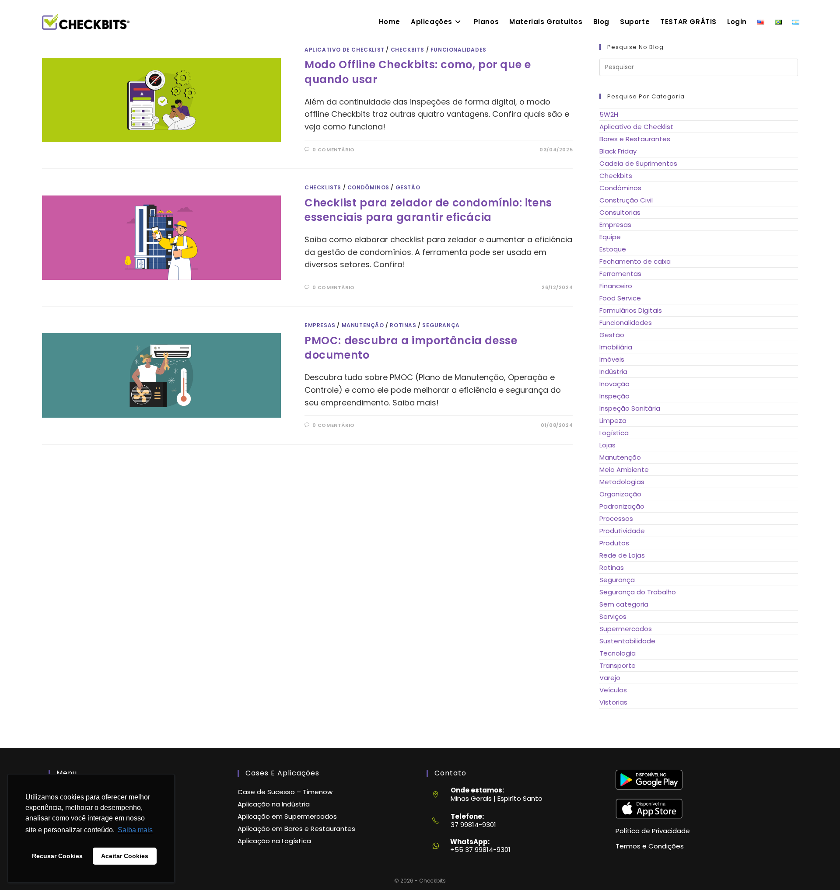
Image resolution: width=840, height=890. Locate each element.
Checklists (322, 187)
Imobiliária (615, 347)
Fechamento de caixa (635, 261)
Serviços (612, 616)
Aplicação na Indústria (274, 804)
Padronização (621, 506)
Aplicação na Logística (274, 840)
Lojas (607, 445)
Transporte (617, 665)
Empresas (320, 325)
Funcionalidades (458, 49)
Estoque (612, 249)
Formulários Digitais (630, 310)
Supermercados (625, 628)
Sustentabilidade (627, 641)
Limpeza (612, 420)
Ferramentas (620, 273)
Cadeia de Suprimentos (638, 163)
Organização (620, 494)
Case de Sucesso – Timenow (285, 791)
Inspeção (614, 396)
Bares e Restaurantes (634, 138)
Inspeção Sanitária (629, 408)
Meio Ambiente (624, 469)
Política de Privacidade (653, 830)
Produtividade (622, 530)
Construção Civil (626, 200)
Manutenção (363, 325)
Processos (616, 518)
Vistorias (613, 702)
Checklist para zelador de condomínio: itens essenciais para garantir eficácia (428, 210)
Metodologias (621, 481)
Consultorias (619, 212)
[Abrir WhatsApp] (817, 868)
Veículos (613, 690)
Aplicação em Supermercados (287, 816)
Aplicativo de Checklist (344, 49)
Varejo (609, 677)
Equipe (610, 236)
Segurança (440, 325)
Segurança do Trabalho (637, 592)
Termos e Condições (650, 846)
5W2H (608, 114)
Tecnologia (617, 653)
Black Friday (618, 151)
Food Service (620, 298)
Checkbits (407, 49)
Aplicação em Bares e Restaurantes (296, 828)
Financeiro (615, 285)
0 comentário (333, 149)
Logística (614, 432)
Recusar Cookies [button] (57, 855)
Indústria (613, 371)
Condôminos (368, 187)
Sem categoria (623, 604)
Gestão (408, 187)
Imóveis (611, 359)
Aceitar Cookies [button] (124, 855)
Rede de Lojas (622, 555)
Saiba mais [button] (135, 830)
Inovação (614, 383)
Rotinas (403, 325)
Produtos (614, 543)
